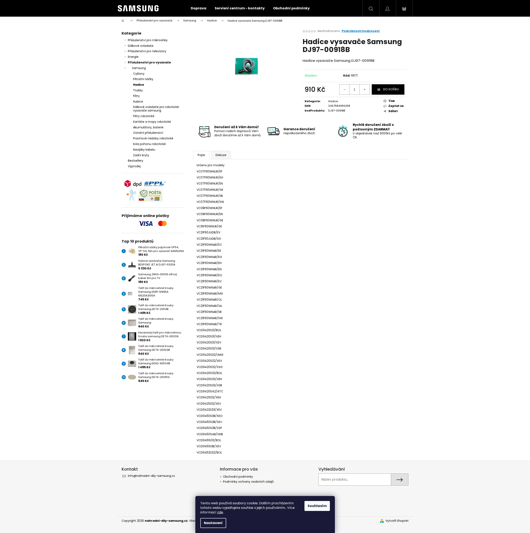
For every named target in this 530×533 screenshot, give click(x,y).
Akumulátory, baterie (148, 127)
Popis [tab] (201, 155)
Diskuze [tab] (221, 155)
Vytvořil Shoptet (397, 521)
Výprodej (134, 166)
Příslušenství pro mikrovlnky (148, 40)
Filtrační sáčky (143, 79)
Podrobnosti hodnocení (361, 31)
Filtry (136, 96)
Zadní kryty (141, 155)
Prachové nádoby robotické (153, 138)
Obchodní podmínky (238, 477)
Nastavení (213, 523)
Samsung (139, 68)
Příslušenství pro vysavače (149, 62)
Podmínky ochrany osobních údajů (248, 482)
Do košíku (391, 89)
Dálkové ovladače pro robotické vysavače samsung (156, 109)
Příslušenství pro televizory (147, 51)
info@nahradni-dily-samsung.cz (151, 476)
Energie (133, 57)
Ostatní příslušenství (148, 133)
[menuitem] (199, 8)
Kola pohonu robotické (149, 144)
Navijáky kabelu (144, 150)
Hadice (138, 85)
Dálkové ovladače (140, 46)
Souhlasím (317, 505)
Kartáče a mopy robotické (152, 122)
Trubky (138, 90)
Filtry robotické (143, 116)
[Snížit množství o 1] (344, 89)
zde (220, 512)
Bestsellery (135, 161)
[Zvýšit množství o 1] (364, 89)
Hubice (138, 101)
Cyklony (139, 74)
